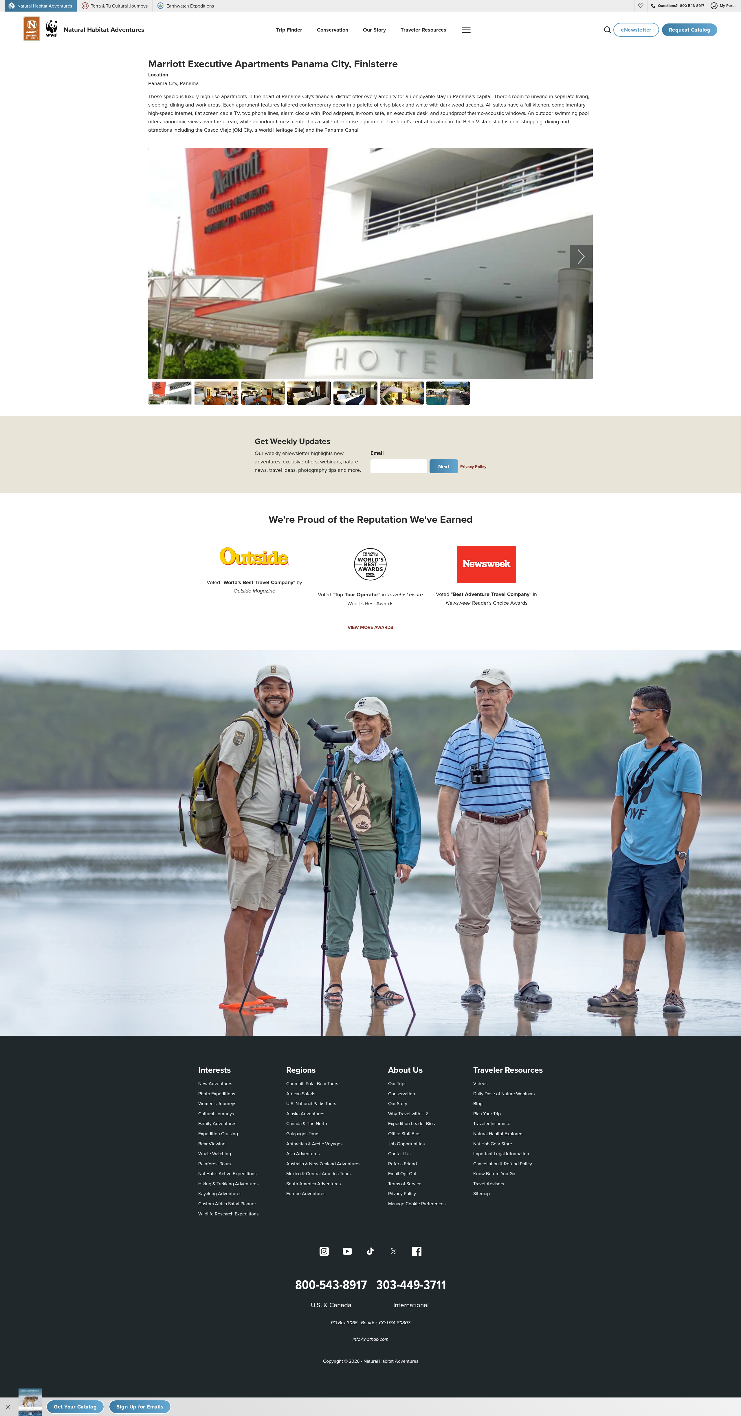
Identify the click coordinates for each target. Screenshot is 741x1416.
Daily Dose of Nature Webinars (504, 1093)
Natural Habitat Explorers (498, 1133)
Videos (480, 1083)
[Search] (607, 29)
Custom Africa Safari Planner (227, 1203)
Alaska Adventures (305, 1113)
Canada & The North (306, 1123)
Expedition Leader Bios (411, 1123)
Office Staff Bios (404, 1133)
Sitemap (481, 1193)
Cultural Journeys (216, 1113)
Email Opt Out (402, 1173)
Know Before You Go (494, 1173)
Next (444, 466)
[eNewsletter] (140, 1407)
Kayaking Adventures (219, 1193)
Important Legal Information (501, 1153)
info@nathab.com (370, 1339)
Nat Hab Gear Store (492, 1143)
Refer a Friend (402, 1163)
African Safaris (300, 1093)
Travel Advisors (488, 1183)
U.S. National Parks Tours (311, 1103)
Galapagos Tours (302, 1133)
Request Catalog (690, 30)
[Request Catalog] (75, 1407)
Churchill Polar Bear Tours (312, 1083)
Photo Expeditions (216, 1093)
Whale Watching (214, 1153)
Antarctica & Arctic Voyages (314, 1143)
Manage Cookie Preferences (416, 1203)
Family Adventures (217, 1123)
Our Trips (397, 1083)
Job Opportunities (406, 1143)
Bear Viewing (211, 1143)
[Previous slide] (159, 256)
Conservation (401, 1093)
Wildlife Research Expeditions (228, 1213)
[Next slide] (581, 256)
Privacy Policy (473, 466)
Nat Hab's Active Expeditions (227, 1173)
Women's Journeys (217, 1103)
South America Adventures (313, 1183)
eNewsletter (636, 30)
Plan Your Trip (487, 1113)
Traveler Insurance (491, 1123)
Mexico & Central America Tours (318, 1173)
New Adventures (215, 1083)
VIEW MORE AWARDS (370, 627)
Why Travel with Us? (408, 1113)
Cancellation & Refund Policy (502, 1163)
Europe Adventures (305, 1193)
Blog (478, 1103)
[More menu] (466, 30)
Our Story (397, 1103)
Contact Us (399, 1153)
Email (377, 453)
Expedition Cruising (218, 1133)
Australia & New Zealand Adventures (323, 1163)
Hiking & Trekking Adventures (228, 1183)
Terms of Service (404, 1183)
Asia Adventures (303, 1153)
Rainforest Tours (214, 1163)
